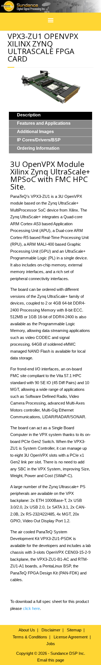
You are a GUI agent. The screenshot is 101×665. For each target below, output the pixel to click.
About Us (27, 630)
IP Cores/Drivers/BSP (39, 140)
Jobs (50, 643)
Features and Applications (44, 123)
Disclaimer (50, 630)
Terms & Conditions (30, 637)
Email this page (50, 660)
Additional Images (35, 131)
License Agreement (71, 637)
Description (29, 115)
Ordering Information (38, 148)
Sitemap (74, 630)
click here (31, 608)
